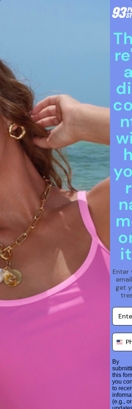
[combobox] (117, 342)
